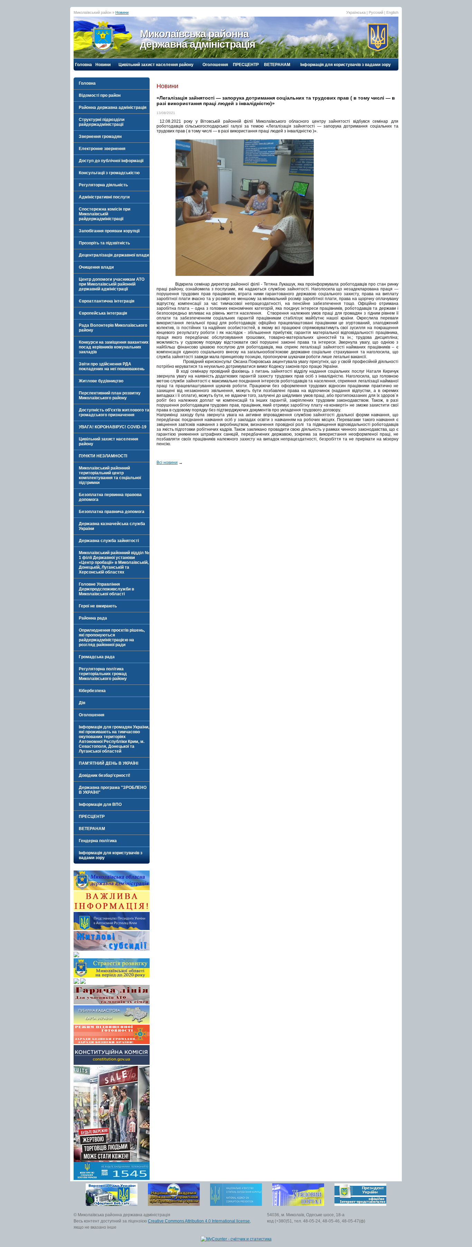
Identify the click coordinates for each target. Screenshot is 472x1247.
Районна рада (93, 618)
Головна (83, 64)
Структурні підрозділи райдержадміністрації (101, 122)
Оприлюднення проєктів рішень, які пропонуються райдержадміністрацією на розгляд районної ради (112, 637)
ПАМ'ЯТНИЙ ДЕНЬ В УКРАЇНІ (108, 763)
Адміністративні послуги (104, 197)
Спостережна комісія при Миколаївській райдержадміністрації (104, 214)
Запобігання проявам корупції (109, 231)
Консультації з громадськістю (109, 172)
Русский (376, 12)
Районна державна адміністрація (113, 107)
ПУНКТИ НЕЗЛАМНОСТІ (103, 456)
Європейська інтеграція (103, 313)
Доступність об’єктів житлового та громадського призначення (114, 412)
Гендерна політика (98, 840)
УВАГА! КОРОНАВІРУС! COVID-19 (113, 427)
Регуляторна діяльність (103, 185)
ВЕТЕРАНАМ (277, 64)
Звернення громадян (100, 136)
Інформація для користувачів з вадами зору (345, 64)
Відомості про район (100, 95)
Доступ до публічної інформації (111, 160)
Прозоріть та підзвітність (104, 243)
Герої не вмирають (98, 606)
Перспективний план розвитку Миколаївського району (110, 395)
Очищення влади (96, 267)
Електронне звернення (102, 148)
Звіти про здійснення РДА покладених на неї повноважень (111, 366)
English (392, 12)
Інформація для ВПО (100, 804)
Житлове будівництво (101, 381)
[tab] (112, 95)
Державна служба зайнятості (109, 540)
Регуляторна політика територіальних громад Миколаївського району (103, 674)
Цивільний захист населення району (156, 64)
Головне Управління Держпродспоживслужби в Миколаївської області (106, 589)
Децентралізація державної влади (114, 255)
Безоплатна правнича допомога (111, 511)
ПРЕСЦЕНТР (246, 64)
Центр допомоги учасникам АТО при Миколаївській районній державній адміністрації (111, 284)
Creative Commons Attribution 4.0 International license (199, 1221)
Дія (82, 702)
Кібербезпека (92, 690)
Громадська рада (97, 656)
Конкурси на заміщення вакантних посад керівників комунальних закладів (114, 347)
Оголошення (215, 64)
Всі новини (167, 462)
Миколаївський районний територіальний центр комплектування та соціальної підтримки (110, 475)
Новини (122, 12)
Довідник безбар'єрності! (104, 775)
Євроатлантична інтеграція (106, 301)
